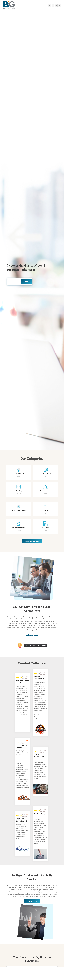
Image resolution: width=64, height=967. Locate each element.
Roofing (19, 491)
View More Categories (32, 541)
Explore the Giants (32, 635)
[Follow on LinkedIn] (59, 5)
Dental (46, 510)
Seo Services (46, 473)
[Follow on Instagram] (56, 5)
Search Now (27, 282)
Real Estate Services (19, 528)
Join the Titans (32, 901)
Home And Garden (46, 491)
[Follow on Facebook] (49, 5)
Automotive (46, 528)
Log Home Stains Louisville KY (22, 821)
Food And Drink (19, 474)
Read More (27, 676)
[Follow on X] (53, 5)
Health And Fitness (19, 510)
